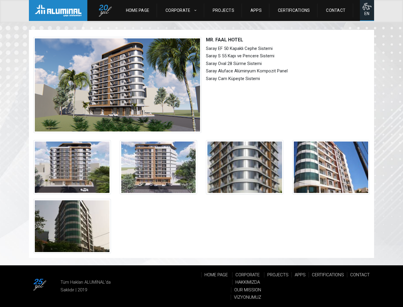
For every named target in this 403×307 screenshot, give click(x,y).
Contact (335, 10)
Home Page (137, 10)
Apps (256, 10)
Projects (223, 10)
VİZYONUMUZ (247, 297)
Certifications (294, 10)
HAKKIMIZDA (247, 282)
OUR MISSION (247, 290)
